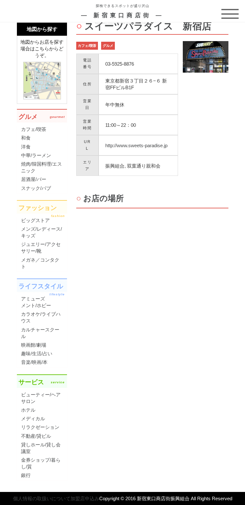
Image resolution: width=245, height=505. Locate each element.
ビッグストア (35, 220)
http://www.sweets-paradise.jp (136, 145)
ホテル (28, 410)
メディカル (33, 418)
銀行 (26, 475)
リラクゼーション (40, 427)
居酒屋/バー (33, 179)
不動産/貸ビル (36, 436)
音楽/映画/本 (34, 362)
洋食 (26, 146)
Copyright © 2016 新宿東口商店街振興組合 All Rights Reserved (165, 498)
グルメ (108, 45)
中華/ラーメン (36, 155)
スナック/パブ (36, 188)
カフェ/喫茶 (87, 45)
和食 (26, 138)
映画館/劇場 (33, 345)
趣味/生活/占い (36, 353)
